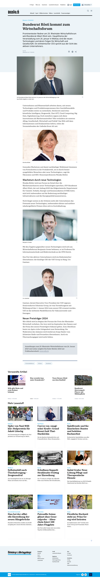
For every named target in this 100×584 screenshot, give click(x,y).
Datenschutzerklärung (72, 565)
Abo (68, 551)
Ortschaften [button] (87, 4)
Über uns (38, 4)
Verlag (68, 560)
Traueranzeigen (65, 13)
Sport (36, 13)
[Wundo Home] (14, 12)
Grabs (31, 398)
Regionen (54, 556)
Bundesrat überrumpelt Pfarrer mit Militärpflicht (80, 391)
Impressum (32, 574)
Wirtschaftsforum (29, 363)
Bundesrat (48, 363)
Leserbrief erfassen (54, 4)
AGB (68, 563)
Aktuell (32, 13)
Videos (51, 13)
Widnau (40, 363)
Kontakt (69, 561)
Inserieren (44, 4)
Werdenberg (55, 558)
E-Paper (32, 4)
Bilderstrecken (43, 13)
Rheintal (25, 20)
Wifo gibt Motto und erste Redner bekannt (15, 390)
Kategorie (40, 551)
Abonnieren (77, 4)
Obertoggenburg (56, 560)
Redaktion (63, 4)
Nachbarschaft (55, 561)
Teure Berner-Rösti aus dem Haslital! (59, 379)
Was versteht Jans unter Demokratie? (37, 379)
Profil (53, 551)
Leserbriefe (57, 13)
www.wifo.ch (44, 351)
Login (70, 4)
